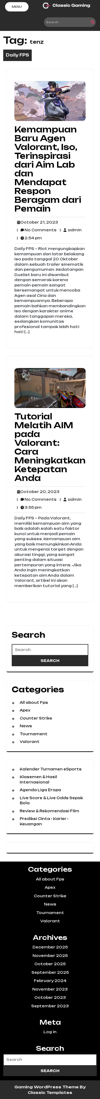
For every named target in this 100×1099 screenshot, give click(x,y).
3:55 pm (29, 507)
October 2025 (50, 964)
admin (70, 230)
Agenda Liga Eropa (40, 790)
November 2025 (50, 955)
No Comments (37, 230)
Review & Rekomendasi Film (49, 811)
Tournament (33, 734)
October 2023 (50, 997)
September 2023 (50, 1006)
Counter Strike (36, 718)
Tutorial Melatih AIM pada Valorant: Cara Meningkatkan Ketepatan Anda (50, 447)
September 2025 (50, 972)
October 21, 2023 (38, 222)
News (26, 726)
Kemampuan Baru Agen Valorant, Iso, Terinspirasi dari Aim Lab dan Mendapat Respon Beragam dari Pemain (47, 168)
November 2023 (50, 989)
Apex (25, 710)
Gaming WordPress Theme (47, 1087)
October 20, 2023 (39, 492)
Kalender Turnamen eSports (51, 769)
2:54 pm (29, 238)
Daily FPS (17, 55)
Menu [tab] (17, 6)
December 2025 (50, 947)
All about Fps (34, 702)
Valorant (29, 742)
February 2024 (50, 981)
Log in (50, 1032)
